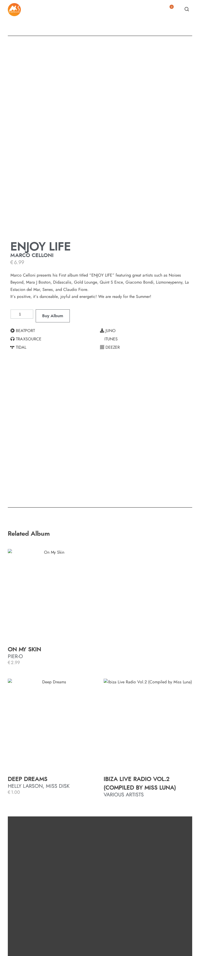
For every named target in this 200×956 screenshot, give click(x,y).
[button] (55, 331)
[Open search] (186, 9)
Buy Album (52, 316)
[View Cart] (169, 11)
